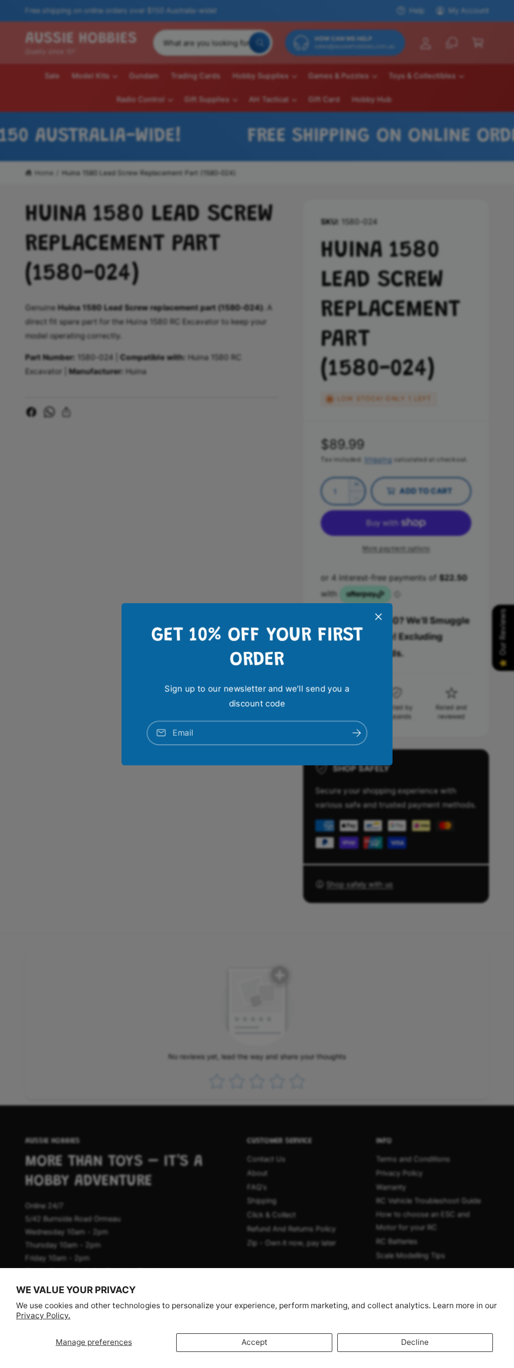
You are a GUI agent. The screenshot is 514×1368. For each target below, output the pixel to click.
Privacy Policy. (43, 1315)
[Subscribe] (356, 732)
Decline (415, 1342)
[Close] (378, 616)
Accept (254, 1342)
